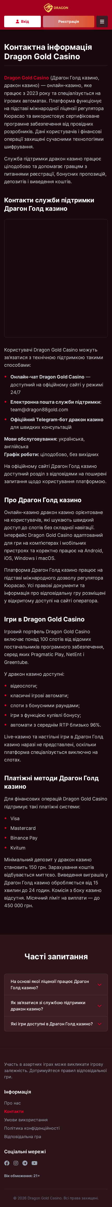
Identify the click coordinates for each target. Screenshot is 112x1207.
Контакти (14, 1111)
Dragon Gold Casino (26, 77)
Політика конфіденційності (32, 1128)
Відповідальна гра (22, 1136)
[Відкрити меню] (102, 21)
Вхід (25, 21)
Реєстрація (68, 21)
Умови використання (26, 1119)
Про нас (12, 1103)
